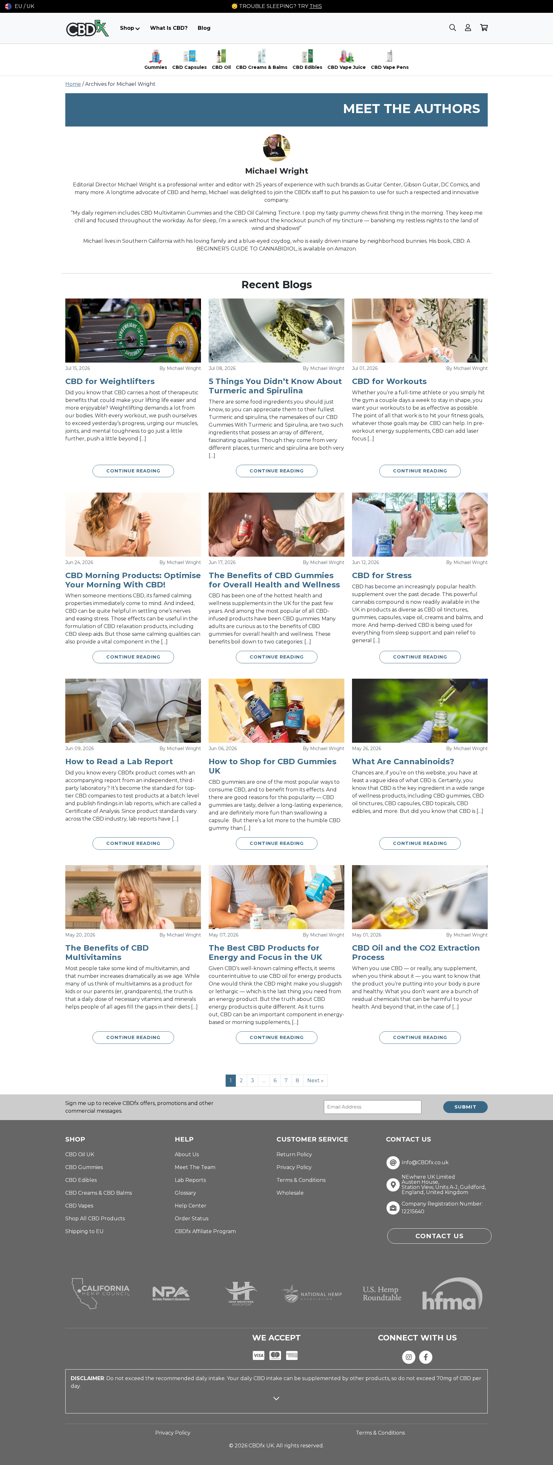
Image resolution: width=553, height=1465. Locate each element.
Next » (315, 1080)
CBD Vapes (79, 1206)
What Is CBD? (169, 28)
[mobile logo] (87, 28)
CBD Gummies (84, 1167)
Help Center (190, 1206)
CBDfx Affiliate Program (205, 1231)
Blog (204, 28)
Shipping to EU (84, 1231)
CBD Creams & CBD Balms (98, 1193)
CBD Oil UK (79, 1154)
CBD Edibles (81, 1180)
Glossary (185, 1193)
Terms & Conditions (300, 1180)
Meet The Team (195, 1167)
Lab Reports (190, 1180)
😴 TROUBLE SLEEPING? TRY (276, 6)
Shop (127, 28)
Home (73, 84)
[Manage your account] (469, 28)
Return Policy (294, 1154)
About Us (187, 1154)
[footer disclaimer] (276, 1404)
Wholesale (290, 1193)
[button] (19, 6)
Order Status (191, 1218)
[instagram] (408, 1357)
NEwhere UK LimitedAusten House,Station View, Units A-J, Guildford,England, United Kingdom (444, 1184)
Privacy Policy (294, 1167)
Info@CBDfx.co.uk (425, 1162)
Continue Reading (133, 471)
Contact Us (439, 1236)
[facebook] (425, 1357)
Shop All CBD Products (95, 1218)
